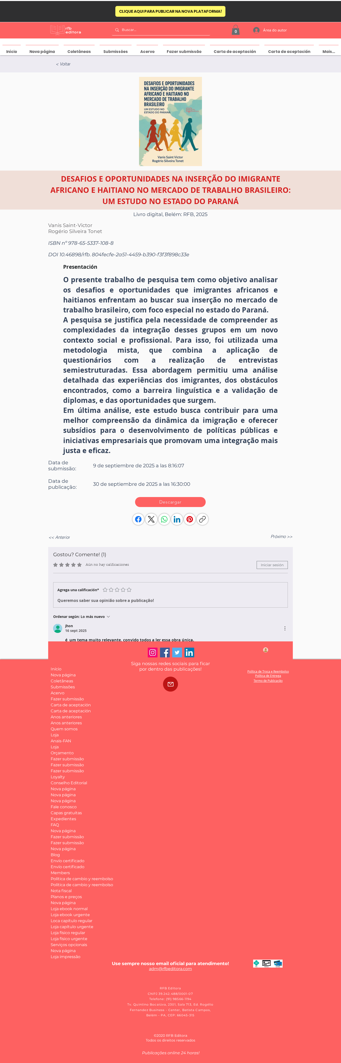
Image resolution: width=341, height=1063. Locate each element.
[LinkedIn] (177, 519)
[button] (235, 30)
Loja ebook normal (69, 908)
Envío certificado (67, 860)
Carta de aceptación (69, 705)
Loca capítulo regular (69, 920)
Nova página (63, 675)
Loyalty (58, 777)
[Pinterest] (189, 519)
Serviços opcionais (69, 944)
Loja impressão (65, 956)
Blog (55, 854)
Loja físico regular (68, 932)
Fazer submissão (67, 699)
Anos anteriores (66, 717)
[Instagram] (153, 652)
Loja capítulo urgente (69, 926)
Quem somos (64, 729)
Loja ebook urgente (69, 914)
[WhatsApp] (164, 519)
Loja (55, 735)
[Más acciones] (285, 628)
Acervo (57, 693)
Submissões (63, 687)
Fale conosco (64, 806)
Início (56, 669)
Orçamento (62, 753)
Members (60, 872)
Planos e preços (66, 896)
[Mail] (170, 684)
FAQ (55, 824)
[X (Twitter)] (151, 519)
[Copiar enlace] (202, 519)
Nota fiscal (61, 890)
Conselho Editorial (69, 783)
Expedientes (63, 818)
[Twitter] (177, 652)
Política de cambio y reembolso (69, 878)
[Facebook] (138, 519)
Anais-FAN (61, 741)
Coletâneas (62, 681)
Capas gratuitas (66, 812)
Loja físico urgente (69, 938)
